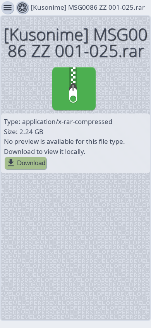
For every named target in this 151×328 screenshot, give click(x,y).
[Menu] (22, 7)
